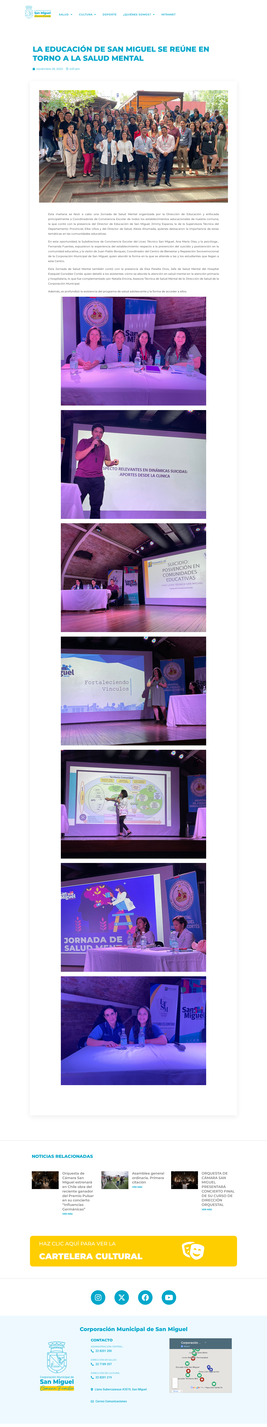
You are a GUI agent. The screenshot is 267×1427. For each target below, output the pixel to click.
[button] (118, 1389)
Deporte (110, 14)
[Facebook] (145, 1297)
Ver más (67, 1213)
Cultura (85, 14)
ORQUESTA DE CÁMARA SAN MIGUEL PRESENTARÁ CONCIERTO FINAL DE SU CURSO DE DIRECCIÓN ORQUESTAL (218, 1189)
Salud (64, 14)
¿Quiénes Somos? (137, 14)
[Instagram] (98, 1297)
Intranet (168, 14)
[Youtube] (169, 1297)
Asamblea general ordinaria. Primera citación (148, 1177)
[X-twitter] (121, 1297)
